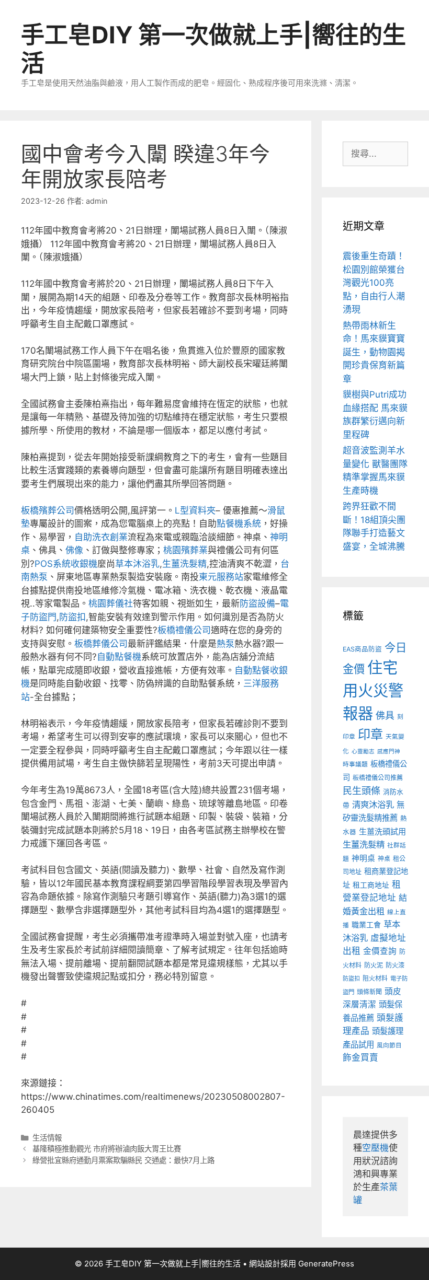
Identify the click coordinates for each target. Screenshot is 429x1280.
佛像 (74, 550)
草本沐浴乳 (137, 563)
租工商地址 (371, 885)
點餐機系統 (239, 523)
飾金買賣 (360, 1057)
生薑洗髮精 (184, 563)
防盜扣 (72, 617)
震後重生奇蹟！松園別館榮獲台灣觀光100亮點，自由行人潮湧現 (374, 283)
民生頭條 (361, 790)
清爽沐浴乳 (373, 804)
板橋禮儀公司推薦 (378, 778)
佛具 (385, 715)
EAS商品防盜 (362, 649)
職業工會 (366, 924)
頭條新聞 (369, 992)
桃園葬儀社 (110, 603)
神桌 (384, 859)
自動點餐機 (119, 656)
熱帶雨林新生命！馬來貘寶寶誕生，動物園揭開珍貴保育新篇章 (374, 352)
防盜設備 (257, 603)
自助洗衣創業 (101, 537)
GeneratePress (326, 1264)
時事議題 (355, 764)
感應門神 (388, 751)
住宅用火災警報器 (373, 690)
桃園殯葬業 (185, 550)
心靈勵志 (363, 751)
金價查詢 (380, 951)
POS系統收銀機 (66, 563)
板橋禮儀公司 (184, 630)
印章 (370, 734)
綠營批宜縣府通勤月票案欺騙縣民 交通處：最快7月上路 (123, 1160)
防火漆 (395, 965)
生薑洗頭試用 (382, 831)
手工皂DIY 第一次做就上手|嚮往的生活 (213, 48)
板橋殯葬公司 (47, 510)
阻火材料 (375, 978)
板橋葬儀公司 (101, 643)
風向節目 (389, 1045)
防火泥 (373, 965)
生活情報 (47, 1137)
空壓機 (375, 1148)
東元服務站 (221, 577)
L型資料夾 (195, 510)
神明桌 (363, 858)
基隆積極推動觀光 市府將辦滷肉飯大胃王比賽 (106, 1148)
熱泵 (225, 643)
